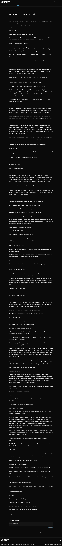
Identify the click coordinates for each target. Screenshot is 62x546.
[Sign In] (60, 2)
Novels (2, 5)
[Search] (55, 2)
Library (7, 5)
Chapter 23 (50, 514)
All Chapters (31, 514)
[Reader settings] (59, 543)
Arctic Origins (6, 544)
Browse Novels (19, 544)
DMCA (34, 544)
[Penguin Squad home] (5, 1)
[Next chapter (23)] (52, 8)
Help (31, 544)
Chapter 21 (12, 514)
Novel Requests (14, 5)
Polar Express (12, 544)
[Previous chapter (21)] (49, 8)
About (2, 544)
